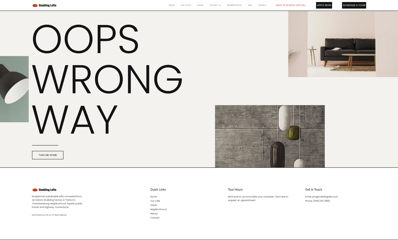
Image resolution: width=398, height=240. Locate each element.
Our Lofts (186, 5)
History (262, 5)
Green (200, 5)
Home (172, 5)
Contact (214, 5)
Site (250, 5)
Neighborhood (234, 5)
